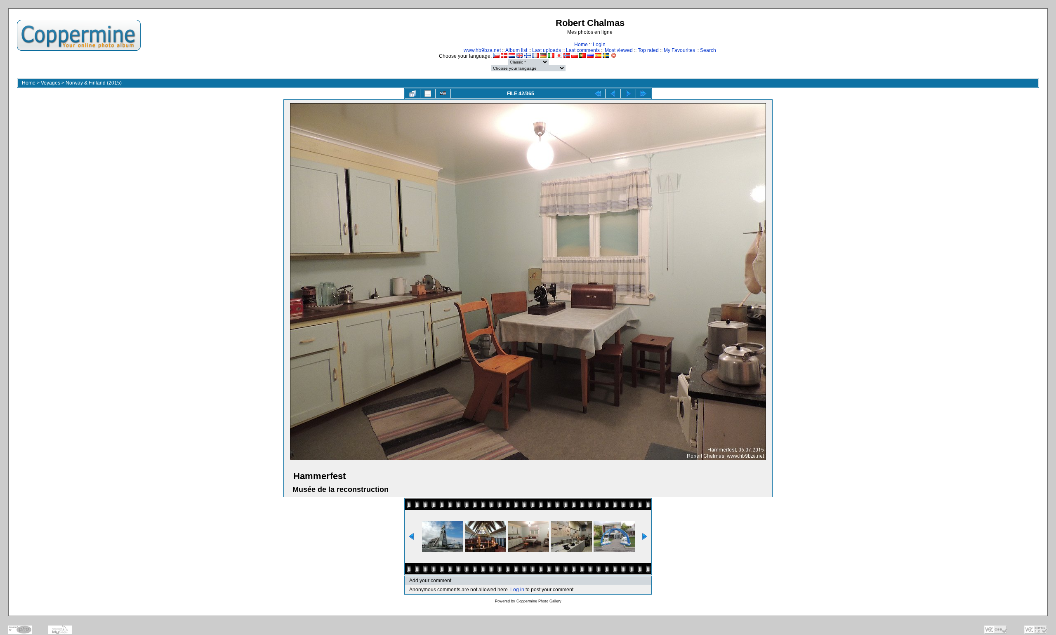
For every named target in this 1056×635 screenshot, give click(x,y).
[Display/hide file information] (427, 93)
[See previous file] (613, 93)
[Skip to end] (643, 93)
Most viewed (619, 50)
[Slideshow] (443, 93)
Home (581, 44)
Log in (517, 590)
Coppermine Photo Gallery (538, 601)
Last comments (583, 50)
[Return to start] (597, 93)
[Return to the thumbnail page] (412, 93)
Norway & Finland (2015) (94, 83)
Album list (516, 50)
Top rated (648, 50)
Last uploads (546, 50)
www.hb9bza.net (482, 50)
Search (708, 50)
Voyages (50, 83)
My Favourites (679, 50)
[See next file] (628, 93)
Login (599, 44)
